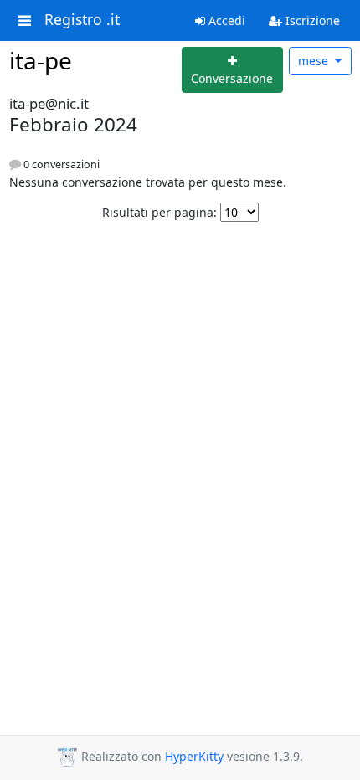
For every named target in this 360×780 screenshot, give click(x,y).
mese (315, 61)
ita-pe (40, 60)
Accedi (225, 20)
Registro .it (82, 20)
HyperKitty (194, 756)
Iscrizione (311, 20)
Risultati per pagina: (159, 212)
